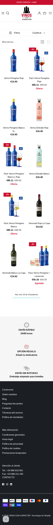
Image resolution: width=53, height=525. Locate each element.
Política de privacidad (12, 444)
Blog (4, 399)
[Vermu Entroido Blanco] (39, 156)
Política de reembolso (12, 417)
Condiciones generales (13, 435)
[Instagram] (7, 484)
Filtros (17, 33)
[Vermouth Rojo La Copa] (39, 205)
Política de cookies (11, 448)
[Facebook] (3, 484)
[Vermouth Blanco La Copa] (13, 255)
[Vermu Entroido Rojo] (39, 110)
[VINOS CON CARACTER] (26, 13)
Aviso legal (7, 439)
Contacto (6, 408)
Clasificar (36, 33)
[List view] (49, 42)
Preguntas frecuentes (12, 403)
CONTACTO (8, 477)
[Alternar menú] (3, 13)
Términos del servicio (12, 413)
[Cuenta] (39, 13)
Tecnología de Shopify (41, 515)
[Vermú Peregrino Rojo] (13, 60)
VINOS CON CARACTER (19, 515)
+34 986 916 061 (15, 470)
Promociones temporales (14, 453)
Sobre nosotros (9, 394)
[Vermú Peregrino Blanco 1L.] (13, 110)
